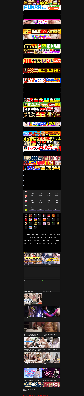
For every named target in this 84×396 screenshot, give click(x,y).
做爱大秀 (48, 243)
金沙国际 (34, 243)
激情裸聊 (48, 240)
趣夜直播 (42, 237)
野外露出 (56, 197)
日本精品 (40, 193)
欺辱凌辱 (32, 197)
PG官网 (29, 231)
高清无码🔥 (49, 246)
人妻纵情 (48, 209)
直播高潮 (46, 234)
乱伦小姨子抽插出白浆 (28, 304)
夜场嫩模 (46, 237)
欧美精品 (48, 190)
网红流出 (48, 197)
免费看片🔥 (39, 240)
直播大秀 (52, 243)
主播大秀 (25, 237)
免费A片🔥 (30, 246)
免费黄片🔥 (52, 240)
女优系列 (40, 200)
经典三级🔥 (26, 246)
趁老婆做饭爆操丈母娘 (28, 264)
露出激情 (40, 204)
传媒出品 (32, 207)
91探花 (40, 197)
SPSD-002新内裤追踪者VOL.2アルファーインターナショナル (50, 319)
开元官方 (25, 243)
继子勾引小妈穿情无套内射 (29, 278)
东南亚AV (56, 195)
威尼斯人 (25, 231)
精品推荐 (32, 190)
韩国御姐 (40, 195)
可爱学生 (48, 200)
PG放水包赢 (42, 234)
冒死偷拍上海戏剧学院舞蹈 (47, 278)
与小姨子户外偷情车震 (46, 264)
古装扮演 (32, 200)
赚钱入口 (45, 246)
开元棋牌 (33, 231)
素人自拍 (56, 193)
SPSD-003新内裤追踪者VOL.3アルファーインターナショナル (32, 319)
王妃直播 (29, 237)
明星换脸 (40, 202)
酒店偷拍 (58, 234)
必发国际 (50, 237)
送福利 (58, 231)
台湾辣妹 (32, 195)
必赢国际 (33, 234)
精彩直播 (50, 234)
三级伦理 (32, 193)
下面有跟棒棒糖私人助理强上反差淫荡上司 (50, 349)
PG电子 (45, 231)
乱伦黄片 (33, 237)
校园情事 (40, 209)
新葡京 (25, 234)
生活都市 (32, 209)
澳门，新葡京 (39, 243)
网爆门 (57, 204)
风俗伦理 (56, 209)
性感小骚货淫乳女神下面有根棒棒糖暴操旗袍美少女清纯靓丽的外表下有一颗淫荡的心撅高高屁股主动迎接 (33, 350)
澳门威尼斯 (57, 243)
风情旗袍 (32, 202)
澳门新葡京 (54, 237)
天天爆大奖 (30, 243)
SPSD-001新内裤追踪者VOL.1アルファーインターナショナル (50, 335)
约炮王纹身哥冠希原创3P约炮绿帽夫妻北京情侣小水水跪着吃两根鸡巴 (32, 365)
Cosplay (48, 193)
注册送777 (53, 231)
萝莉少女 (56, 190)
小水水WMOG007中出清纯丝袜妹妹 (49, 380)
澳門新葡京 (30, 240)
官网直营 (37, 231)
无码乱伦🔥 (58, 240)
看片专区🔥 (40, 246)
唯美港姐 (48, 195)
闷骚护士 (56, 202)
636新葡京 (43, 240)
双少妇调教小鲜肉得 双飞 (47, 291)
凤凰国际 (37, 234)
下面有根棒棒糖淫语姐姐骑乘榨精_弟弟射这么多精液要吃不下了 (51, 365)
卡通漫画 (32, 204)
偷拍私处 (37, 237)
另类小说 (32, 211)
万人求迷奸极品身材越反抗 (29, 291)
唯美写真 (48, 204)
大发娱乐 (25, 240)
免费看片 (44, 243)
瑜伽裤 (48, 202)
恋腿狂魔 (56, 200)
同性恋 (57, 207)
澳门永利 (41, 231)
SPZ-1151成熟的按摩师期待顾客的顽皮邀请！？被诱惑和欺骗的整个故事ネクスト (31, 335)
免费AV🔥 (54, 246)
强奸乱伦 (40, 190)
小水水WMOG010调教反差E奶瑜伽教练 (31, 380)
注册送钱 (49, 231)
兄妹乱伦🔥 (35, 246)
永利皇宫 (34, 240)
